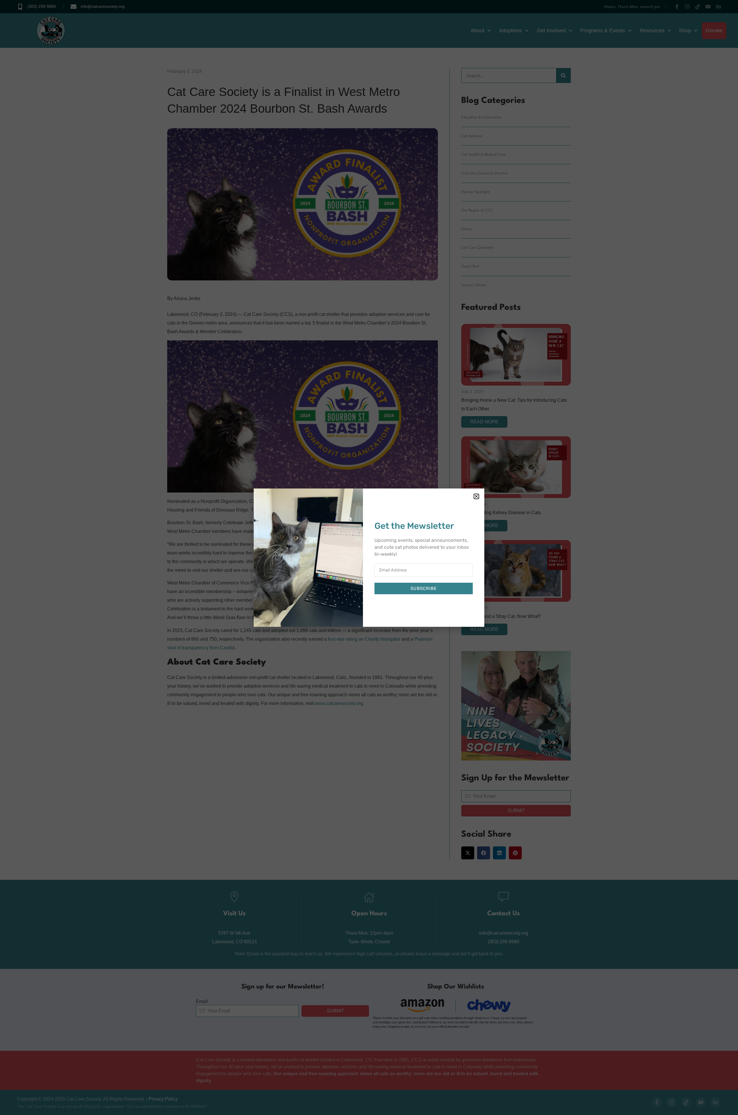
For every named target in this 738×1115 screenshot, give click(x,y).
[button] (476, 496)
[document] (369, 557)
